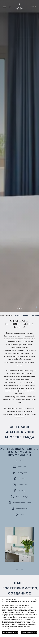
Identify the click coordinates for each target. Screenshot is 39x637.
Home (2, 315)
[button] (16, 570)
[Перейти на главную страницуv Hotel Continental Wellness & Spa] (19, 10)
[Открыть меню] (4, 7)
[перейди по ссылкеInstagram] (9, 6)
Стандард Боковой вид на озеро (26, 315)
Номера (9, 315)
